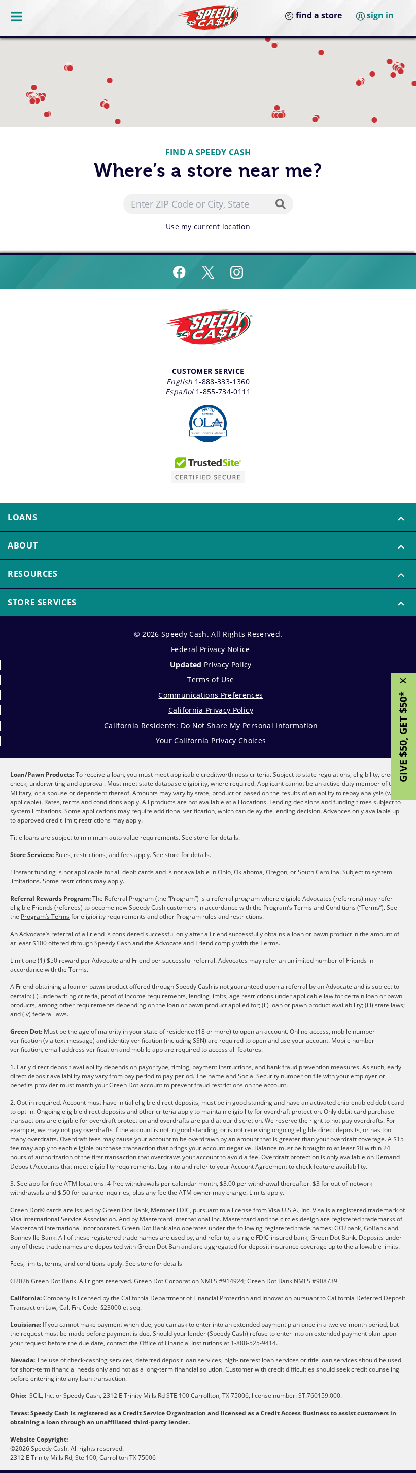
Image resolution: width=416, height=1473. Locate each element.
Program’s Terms (45, 916)
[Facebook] (179, 272)
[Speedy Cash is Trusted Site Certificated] (208, 468)
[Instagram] (236, 272)
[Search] (282, 204)
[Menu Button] (17, 16)
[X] (208, 272)
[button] (374, 120)
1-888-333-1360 (222, 381)
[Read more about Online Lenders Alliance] (208, 423)
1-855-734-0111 (223, 391)
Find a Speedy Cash (208, 152)
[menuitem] (208, 517)
